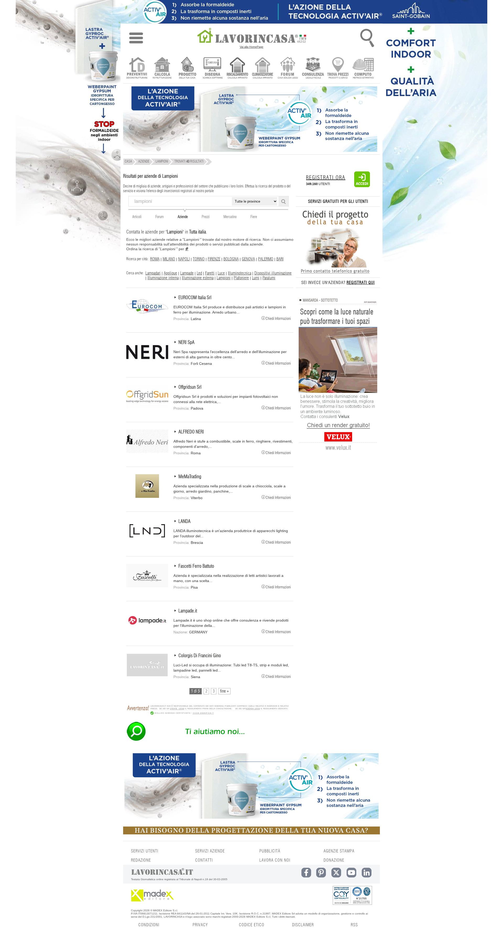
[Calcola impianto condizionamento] (262, 68)
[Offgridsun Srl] (147, 407)
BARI (279, 259)
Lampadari (153, 273)
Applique (170, 273)
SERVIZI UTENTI (144, 851)
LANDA (184, 521)
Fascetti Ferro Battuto (196, 566)
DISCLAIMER (303, 925)
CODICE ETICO (251, 925)
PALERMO (265, 259)
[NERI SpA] (147, 362)
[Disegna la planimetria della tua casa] (212, 68)
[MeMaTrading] (147, 496)
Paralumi (269, 278)
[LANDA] (147, 541)
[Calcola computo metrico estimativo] (363, 68)
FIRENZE (214, 259)
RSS (354, 925)
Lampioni (224, 278)
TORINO (199, 259)
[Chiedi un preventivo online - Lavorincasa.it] (207, 740)
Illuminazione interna (163, 278)
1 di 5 (195, 691)
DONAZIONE (334, 860)
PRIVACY (200, 925)
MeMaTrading (189, 477)
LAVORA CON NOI (274, 860)
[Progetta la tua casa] (251, 833)
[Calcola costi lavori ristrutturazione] (162, 68)
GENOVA (248, 259)
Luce (221, 273)
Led (199, 273)
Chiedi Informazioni (278, 318)
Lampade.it (187, 611)
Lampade (187, 273)
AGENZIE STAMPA (339, 851)
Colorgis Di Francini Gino (199, 656)
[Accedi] (362, 186)
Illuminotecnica (239, 273)
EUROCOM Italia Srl (194, 297)
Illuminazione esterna (198, 278)
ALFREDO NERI (191, 432)
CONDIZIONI (148, 925)
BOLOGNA (231, 259)
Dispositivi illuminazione (273, 273)
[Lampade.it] (147, 631)
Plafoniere (241, 278)
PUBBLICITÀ (269, 851)
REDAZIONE (141, 860)
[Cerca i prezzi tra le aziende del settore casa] (338, 68)
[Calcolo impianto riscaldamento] (237, 68)
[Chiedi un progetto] (187, 68)
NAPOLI (184, 259)
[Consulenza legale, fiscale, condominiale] (313, 68)
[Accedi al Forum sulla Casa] (287, 68)
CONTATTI (204, 860)
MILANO (169, 259)
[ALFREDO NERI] (147, 452)
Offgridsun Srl (189, 387)
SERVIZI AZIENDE (210, 851)
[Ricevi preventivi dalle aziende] (136, 68)
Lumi (255, 278)
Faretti (210, 273)
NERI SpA (186, 342)
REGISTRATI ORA (325, 177)
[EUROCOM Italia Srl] (147, 317)
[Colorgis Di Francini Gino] (147, 675)
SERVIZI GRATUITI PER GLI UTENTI (338, 201)
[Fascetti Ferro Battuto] (147, 586)
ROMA (155, 259)
